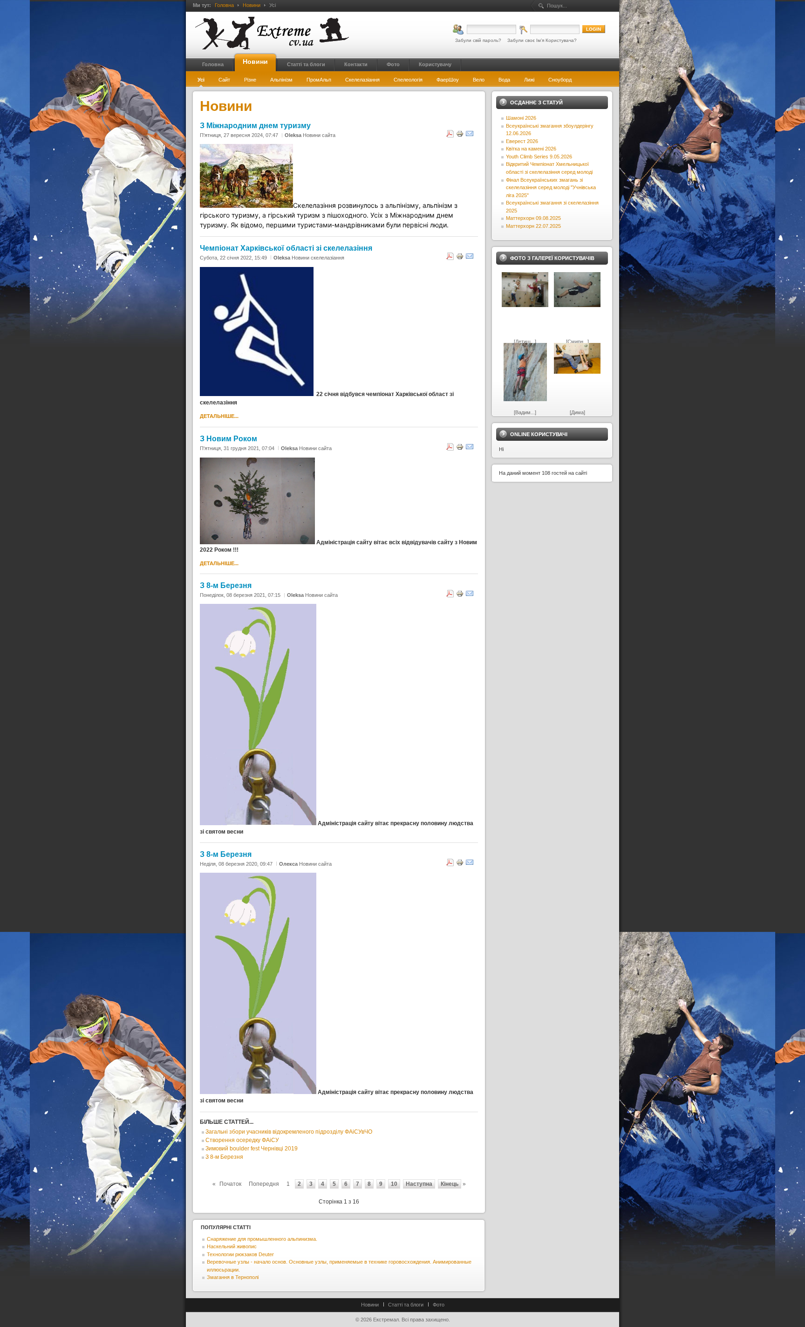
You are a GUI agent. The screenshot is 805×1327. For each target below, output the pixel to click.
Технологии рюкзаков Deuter (240, 1254)
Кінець (449, 1184)
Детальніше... (219, 416)
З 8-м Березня (226, 585)
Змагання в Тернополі (233, 1277)
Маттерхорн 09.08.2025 (533, 218)
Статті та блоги (405, 1304)
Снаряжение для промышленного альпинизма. (262, 1239)
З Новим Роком (228, 438)
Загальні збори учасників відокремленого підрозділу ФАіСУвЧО (288, 1132)
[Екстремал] (272, 33)
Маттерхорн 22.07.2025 (533, 226)
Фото (438, 1304)
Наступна (419, 1184)
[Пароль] (549, 29)
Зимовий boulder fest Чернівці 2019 (251, 1148)
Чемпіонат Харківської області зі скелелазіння (286, 248)
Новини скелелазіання (318, 257)
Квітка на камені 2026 (531, 148)
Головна (224, 5)
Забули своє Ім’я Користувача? (542, 40)
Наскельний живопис (232, 1246)
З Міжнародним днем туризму (255, 125)
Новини (251, 5)
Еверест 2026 (522, 141)
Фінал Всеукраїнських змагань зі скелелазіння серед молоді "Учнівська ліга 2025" (551, 187)
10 (394, 1184)
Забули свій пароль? (478, 40)
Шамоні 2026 (521, 118)
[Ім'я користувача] (484, 29)
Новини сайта (319, 135)
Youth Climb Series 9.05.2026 (539, 156)
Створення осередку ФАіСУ (242, 1140)
